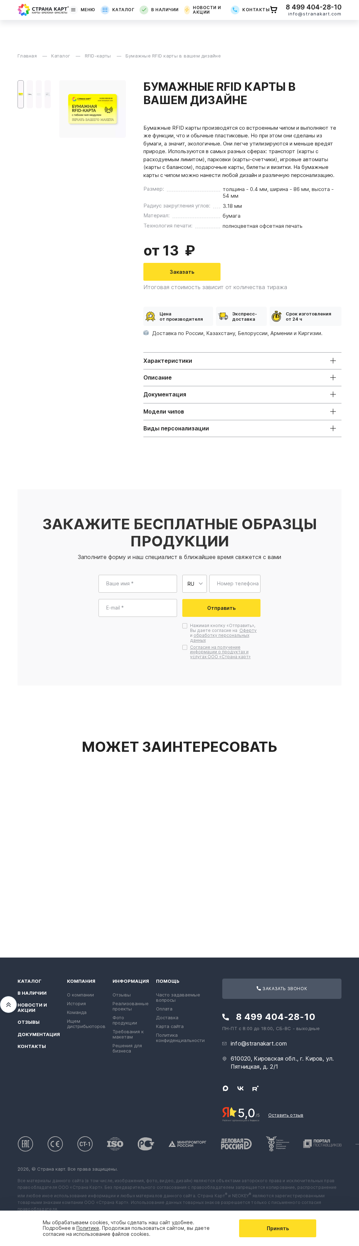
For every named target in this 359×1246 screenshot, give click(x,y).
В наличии (164, 9)
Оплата (164, 1009)
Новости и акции (207, 10)
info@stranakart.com (314, 13)
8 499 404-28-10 (313, 7)
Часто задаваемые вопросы (178, 997)
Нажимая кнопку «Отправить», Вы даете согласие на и (223, 632)
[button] (21, 94)
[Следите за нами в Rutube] (255, 1088)
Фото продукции (125, 1020)
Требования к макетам (128, 1034)
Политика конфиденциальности (180, 1037)
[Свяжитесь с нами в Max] (225, 1088)
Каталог (123, 9)
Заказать (182, 272)
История (76, 1003)
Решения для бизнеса (127, 1048)
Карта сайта (170, 1026)
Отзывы (29, 1022)
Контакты (256, 9)
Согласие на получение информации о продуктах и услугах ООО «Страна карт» (220, 652)
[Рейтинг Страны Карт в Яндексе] (241, 1113)
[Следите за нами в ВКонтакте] (240, 1088)
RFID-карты (99, 56)
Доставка (167, 1017)
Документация (39, 1034)
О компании (80, 995)
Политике (87, 1228)
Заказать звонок (284, 988)
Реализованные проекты (131, 1006)
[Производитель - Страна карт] (43, 10)
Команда (77, 1012)
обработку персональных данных (219, 638)
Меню (88, 9)
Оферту (248, 630)
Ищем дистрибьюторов (86, 1023)
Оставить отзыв (285, 1115)
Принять (278, 1228)
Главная (28, 56)
